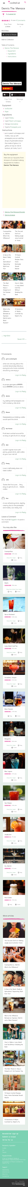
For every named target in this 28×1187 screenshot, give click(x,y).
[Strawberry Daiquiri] (14, 674)
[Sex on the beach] (14, 611)
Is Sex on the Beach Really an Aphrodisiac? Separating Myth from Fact (14, 1159)
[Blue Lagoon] (14, 767)
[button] (2, 20)
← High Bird (6, 336)
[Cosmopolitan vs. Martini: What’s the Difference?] (7, 231)
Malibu (11, 118)
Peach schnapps (15, 121)
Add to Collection (8, 40)
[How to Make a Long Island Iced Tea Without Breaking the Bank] (19, 285)
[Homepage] (14, 2)
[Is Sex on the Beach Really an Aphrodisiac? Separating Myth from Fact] (7, 257)
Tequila (4, 1152)
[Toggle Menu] (4, 3)
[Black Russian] (14, 705)
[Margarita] (14, 735)
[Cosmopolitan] (14, 548)
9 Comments (20, 20)
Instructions (12, 56)
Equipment (12, 51)
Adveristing (5, 1170)
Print (6, 95)
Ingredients (12, 54)
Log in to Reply (20, 375)
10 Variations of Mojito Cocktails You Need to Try (12, 1162)
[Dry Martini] (14, 863)
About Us (5, 1174)
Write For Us (5, 1172)
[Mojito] (14, 579)
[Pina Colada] (14, 893)
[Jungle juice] (14, 831)
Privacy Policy (21, 1181)
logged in (14, 520)
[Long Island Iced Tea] (14, 643)
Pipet (6, 112)
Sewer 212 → (22, 339)
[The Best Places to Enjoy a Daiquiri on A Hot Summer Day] (7, 285)
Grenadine (14, 124)
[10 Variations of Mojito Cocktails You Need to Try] (19, 308)
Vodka (4, 1148)
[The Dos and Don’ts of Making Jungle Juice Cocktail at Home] (19, 232)
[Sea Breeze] (14, 799)
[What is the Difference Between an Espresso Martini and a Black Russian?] (7, 311)
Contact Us (5, 1176)
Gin (3, 1150)
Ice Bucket (8, 109)
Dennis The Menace (12, 48)
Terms (16, 1181)
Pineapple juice (15, 127)
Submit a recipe (9, 1137)
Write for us (7, 1140)
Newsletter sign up (10, 1134)
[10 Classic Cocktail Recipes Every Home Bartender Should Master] (19, 257)
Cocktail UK (12, 14)
